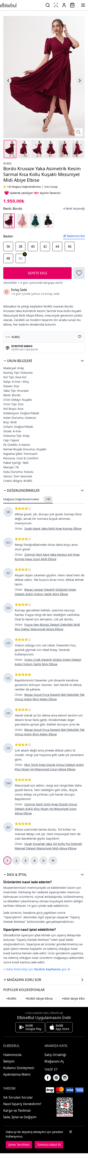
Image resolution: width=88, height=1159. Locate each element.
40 (33, 246)
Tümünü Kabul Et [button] (49, 1145)
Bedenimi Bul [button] (76, 236)
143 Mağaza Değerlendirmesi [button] (24, 186)
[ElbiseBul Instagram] (65, 1077)
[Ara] (48, 5)
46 (69, 246)
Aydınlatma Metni (16, 1074)
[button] (44, 361)
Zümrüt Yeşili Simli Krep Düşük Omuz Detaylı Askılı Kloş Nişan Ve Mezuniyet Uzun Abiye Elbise (46, 808)
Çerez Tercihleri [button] (19, 1145)
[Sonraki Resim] (80, 80)
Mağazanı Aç (54, 1061)
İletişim (9, 1061)
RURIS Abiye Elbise (40, 998)
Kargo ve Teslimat (17, 1110)
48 (8, 258)
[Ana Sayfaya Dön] (8, 5)
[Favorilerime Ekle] (79, 273)
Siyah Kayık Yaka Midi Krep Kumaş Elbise (52, 528)
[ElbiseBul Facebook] (47, 1077)
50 (20, 258)
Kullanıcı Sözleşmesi (18, 1068)
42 (45, 246)
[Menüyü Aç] (83, 5)
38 (20, 246)
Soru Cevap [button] (51, 186)
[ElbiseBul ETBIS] (64, 1107)
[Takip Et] (79, 336)
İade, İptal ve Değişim (19, 1117)
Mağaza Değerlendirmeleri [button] (26, 499)
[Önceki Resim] (8, 80)
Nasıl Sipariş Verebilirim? (22, 1104)
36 (8, 246)
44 (57, 246)
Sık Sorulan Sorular (18, 1097)
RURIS (7, 163)
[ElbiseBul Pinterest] (56, 1077)
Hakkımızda (12, 1054)
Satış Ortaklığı (55, 1054)
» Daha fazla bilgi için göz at (36, 969)
